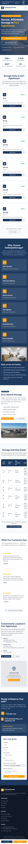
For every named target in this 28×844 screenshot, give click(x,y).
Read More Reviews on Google (15, 610)
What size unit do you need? (9, 763)
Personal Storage (5, 814)
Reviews (3, 807)
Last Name (5, 747)
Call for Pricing (21, 418)
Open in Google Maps (14, 680)
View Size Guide (13, 231)
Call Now (17, 656)
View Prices (20, 841)
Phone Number (6, 752)
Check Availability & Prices (13, 38)
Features (3, 805)
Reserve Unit (12, 105)
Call (8, 841)
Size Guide (4, 803)
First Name (5, 742)
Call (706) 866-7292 (10, 43)
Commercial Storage (6, 816)
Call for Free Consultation (15, 526)
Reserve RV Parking (6, 418)
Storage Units (4, 801)
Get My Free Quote (13, 776)
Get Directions (7, 656)
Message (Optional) (7, 768)
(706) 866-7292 (23, 2)
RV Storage (4, 818)
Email (4, 758)
